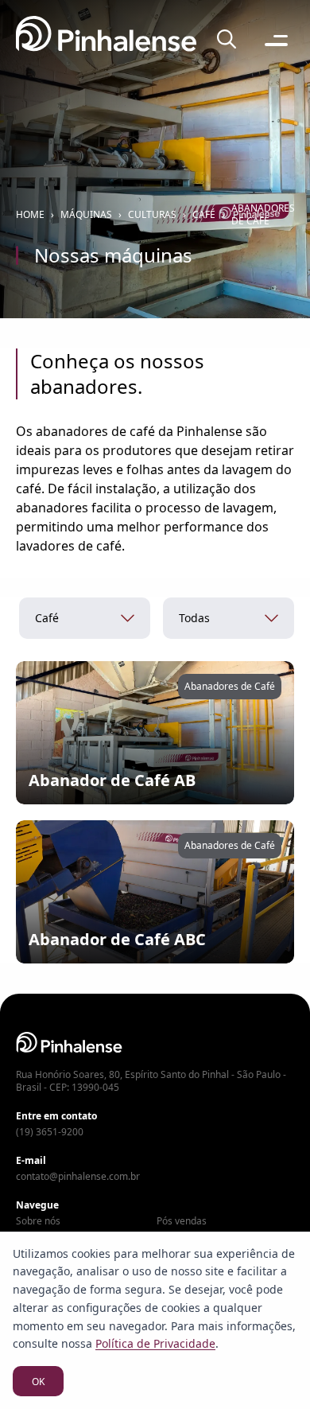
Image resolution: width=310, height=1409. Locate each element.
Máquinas (86, 214)
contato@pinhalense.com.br (78, 1176)
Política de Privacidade (155, 1343)
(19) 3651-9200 (49, 1132)
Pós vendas (182, 1221)
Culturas (152, 214)
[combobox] (84, 618)
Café (203, 214)
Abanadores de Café (263, 215)
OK (38, 1381)
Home (30, 214)
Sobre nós (38, 1221)
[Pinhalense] (106, 40)
